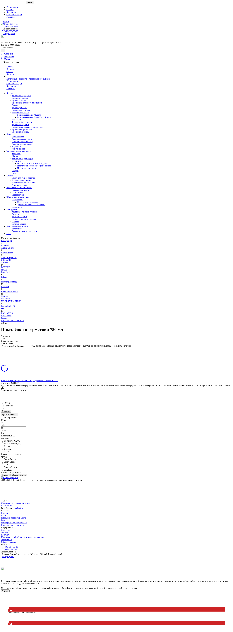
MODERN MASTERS (11, 301)
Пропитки (16, 161)
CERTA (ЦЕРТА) (9, 257)
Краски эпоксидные (21, 132)
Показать (6, 475)
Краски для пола (19, 107)
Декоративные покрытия (17, 226)
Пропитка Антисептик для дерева (33, 163)
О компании (12, 7)
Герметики (17, 207)
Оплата (9, 71)
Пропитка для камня (26, 168)
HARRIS (5, 286)
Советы (9, 9)
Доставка (10, 69)
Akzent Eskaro (7, 248)
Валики (15, 214)
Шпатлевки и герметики (17, 197)
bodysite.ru (19, 508)
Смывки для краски (21, 190)
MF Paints (5, 299)
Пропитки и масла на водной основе (34, 166)
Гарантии (10, 17)
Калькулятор (12, 12)
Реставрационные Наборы (24, 219)
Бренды (9, 67)
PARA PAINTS (8, 306)
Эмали (15, 105)
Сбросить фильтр (19, 475)
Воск (14, 173)
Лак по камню (18, 149)
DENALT (5, 267)
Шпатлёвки (17, 200)
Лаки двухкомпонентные (23, 139)
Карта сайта (6, 506)
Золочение (17, 229)
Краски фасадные (20, 98)
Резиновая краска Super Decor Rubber (34, 117)
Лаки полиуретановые (22, 141)
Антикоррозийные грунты (24, 183)
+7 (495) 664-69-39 (9, 26)
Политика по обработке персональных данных (28, 79)
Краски (9, 93)
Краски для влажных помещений (27, 103)
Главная (4, 318)
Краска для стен (19, 100)
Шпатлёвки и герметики (12, 320)
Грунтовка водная (20, 185)
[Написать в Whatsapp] (116, 597)
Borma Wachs (7, 253)
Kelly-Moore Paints (9, 291)
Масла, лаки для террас (22, 158)
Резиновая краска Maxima (29, 115)
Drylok (4, 269)
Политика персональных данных (16, 503)
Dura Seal (5, 272)
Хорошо (5, 591)
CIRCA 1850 (7, 260)
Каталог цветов (19, 224)
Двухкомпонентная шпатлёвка (31, 204)
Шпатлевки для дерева (27, 202)
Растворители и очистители (19, 187)
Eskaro (4, 277)
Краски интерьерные (21, 95)
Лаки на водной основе (22, 144)
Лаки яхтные (18, 137)
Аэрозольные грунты (21, 180)
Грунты (9, 175)
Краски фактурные (20, 124)
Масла (15, 156)
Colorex (4, 262)
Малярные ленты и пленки (24, 212)
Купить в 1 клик (8, 415)
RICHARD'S (7, 313)
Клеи (8, 233)
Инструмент (12, 209)
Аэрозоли (16, 120)
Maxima (4, 296)
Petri (3, 308)
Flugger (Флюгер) (9, 282)
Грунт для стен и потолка (23, 178)
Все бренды (6, 240)
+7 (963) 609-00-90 (9, 31)
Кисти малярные (19, 216)
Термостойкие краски (22, 122)
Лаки (8, 134)
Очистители (17, 192)
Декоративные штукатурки (24, 231)
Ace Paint (5, 245)
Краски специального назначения (27, 127)
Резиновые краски (20, 112)
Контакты (11, 74)
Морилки (16, 153)
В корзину (6, 411)
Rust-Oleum (6, 316)
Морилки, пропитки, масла (19, 151)
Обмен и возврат (14, 14)
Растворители (18, 195)
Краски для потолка (21, 110)
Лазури (15, 170)
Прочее (15, 221)
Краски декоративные (22, 129)
